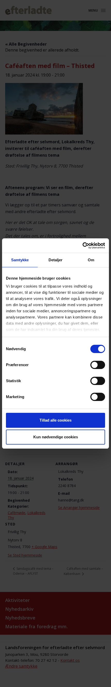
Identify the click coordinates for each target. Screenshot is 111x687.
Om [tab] (91, 260)
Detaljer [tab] (56, 260)
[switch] (97, 365)
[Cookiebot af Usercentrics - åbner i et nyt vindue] (82, 245)
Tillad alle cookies (55, 420)
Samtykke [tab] (20, 260)
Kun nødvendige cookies (55, 437)
